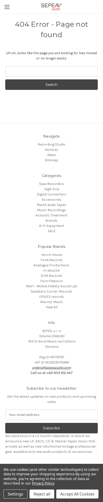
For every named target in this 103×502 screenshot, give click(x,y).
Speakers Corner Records (51, 291)
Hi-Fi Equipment (51, 226)
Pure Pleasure (51, 281)
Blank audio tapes (51, 205)
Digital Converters (51, 194)
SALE (52, 231)
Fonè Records (51, 260)
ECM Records (51, 276)
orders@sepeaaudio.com (51, 367)
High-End (51, 189)
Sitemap (51, 160)
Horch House (51, 255)
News (51, 155)
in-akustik (51, 270)
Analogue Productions (52, 265)
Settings (15, 494)
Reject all (42, 494)
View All (52, 307)
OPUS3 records (51, 297)
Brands (52, 220)
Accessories (52, 199)
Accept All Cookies (77, 494)
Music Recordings (51, 210)
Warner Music (51, 302)
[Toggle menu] (7, 7)
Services (51, 150)
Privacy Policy (43, 483)
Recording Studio (51, 144)
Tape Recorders (51, 184)
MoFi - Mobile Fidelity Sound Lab (51, 286)
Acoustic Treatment (52, 215)
